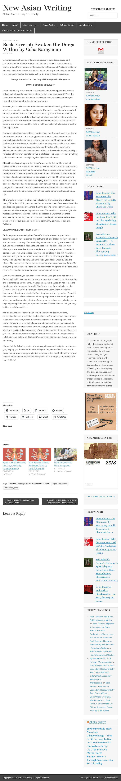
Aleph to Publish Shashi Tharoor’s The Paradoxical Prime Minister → (61, 501)
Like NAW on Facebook (101, 496)
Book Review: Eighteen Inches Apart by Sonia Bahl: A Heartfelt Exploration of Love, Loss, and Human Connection (102, 630)
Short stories (29, 25)
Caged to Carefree (59, 484)
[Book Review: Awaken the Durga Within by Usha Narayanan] (40, 454)
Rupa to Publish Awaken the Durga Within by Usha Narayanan (14, 465)
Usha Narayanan (11, 488)
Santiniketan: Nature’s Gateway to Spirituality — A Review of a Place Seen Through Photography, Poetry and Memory (107, 244)
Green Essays (97, 722)
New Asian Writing (37, 7)
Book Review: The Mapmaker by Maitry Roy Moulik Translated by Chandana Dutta (106, 200)
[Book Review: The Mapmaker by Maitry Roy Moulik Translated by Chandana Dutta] (88, 196)
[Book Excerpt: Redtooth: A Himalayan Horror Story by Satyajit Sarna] (88, 590)
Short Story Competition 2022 (17, 30)
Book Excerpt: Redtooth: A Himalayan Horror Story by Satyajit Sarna (105, 594)
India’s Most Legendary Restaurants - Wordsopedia (101, 679)
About (15, 25)
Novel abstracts (10, 41)
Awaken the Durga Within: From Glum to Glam (29, 484)
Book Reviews (85, 25)
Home (5, 25)
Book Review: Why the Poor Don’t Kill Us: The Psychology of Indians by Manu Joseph (106, 220)
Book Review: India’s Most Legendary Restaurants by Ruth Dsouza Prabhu (102, 668)
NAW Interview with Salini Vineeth (93, 171)
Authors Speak (67, 25)
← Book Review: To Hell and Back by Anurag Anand (19, 501)
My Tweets (89, 312)
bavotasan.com (111, 778)
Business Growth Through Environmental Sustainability (100, 760)
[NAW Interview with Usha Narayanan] (65, 454)
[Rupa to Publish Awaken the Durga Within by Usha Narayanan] (14, 454)
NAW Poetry (49, 25)
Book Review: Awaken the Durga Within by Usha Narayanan (39, 465)
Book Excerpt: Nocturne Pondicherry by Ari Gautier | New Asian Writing (102, 644)
